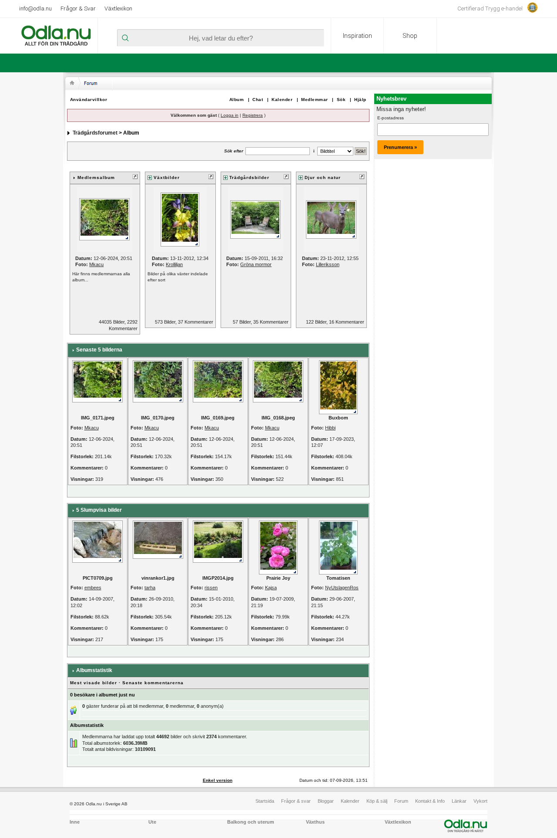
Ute (152, 821)
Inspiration (357, 35)
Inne (75, 821)
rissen (211, 587)
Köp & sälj (376, 801)
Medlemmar (314, 99)
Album (236, 99)
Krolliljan (174, 264)
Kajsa (271, 587)
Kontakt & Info (430, 801)
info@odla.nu (35, 8)
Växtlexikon (118, 8)
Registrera (252, 115)
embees (92, 587)
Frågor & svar (296, 801)
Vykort (480, 801)
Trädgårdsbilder (249, 177)
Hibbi (330, 427)
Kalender (282, 99)
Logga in (229, 115)
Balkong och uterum (250, 821)
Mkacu (96, 264)
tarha (149, 587)
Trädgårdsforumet (95, 133)
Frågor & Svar (78, 8)
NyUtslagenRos (342, 587)
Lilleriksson (327, 264)
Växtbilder (167, 177)
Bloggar (326, 801)
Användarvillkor (88, 99)
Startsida (264, 801)
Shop (410, 35)
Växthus (315, 821)
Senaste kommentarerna (153, 682)
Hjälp (360, 99)
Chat (257, 99)
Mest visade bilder (93, 682)
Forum (401, 801)
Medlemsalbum (96, 177)
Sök (341, 99)
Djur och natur (323, 177)
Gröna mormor (256, 264)
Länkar (459, 801)
